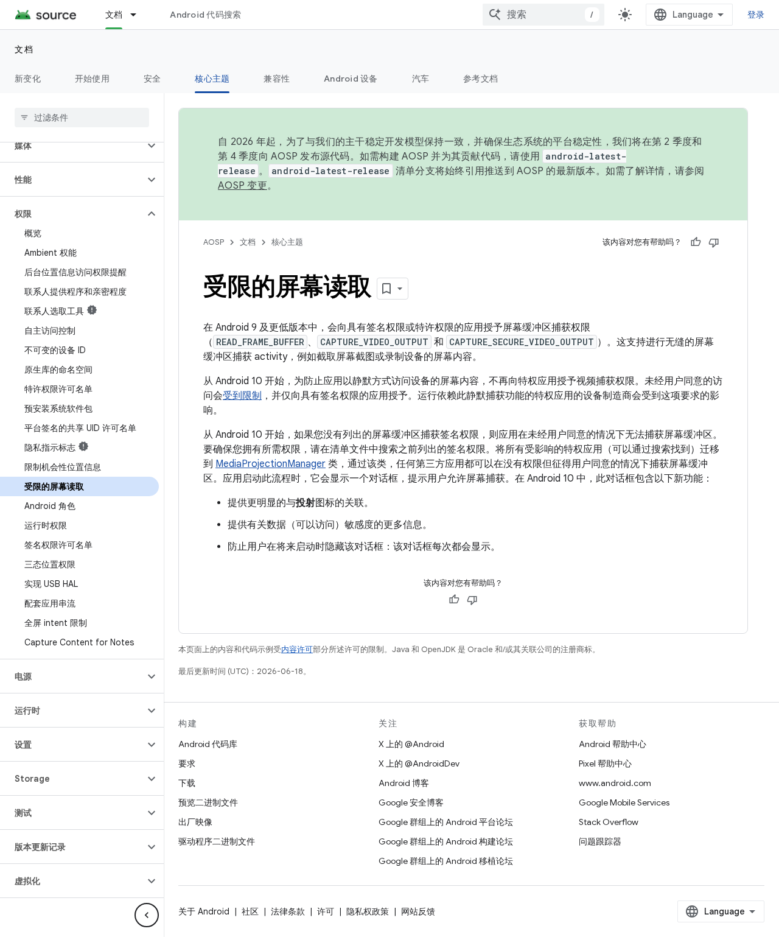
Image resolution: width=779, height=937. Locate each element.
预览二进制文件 (208, 802)
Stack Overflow (608, 821)
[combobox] (543, 15)
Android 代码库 (207, 744)
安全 (152, 78)
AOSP (213, 242)
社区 (250, 911)
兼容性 (277, 78)
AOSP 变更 (242, 186)
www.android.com (615, 782)
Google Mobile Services (624, 802)
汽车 (421, 78)
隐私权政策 (367, 911)
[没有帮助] (714, 242)
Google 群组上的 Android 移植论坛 (446, 860)
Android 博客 (404, 782)
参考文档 (480, 78)
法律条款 (288, 911)
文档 (114, 14)
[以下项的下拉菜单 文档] (138, 14)
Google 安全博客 (411, 802)
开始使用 (92, 78)
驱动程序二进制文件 (216, 841)
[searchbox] (82, 117)
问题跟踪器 (600, 841)
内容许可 (297, 649)
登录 (756, 14)
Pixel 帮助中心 (605, 763)
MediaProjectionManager (270, 464)
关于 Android (203, 911)
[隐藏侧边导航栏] (146, 915)
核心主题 (212, 78)
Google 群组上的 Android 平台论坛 (446, 821)
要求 (186, 763)
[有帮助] (695, 242)
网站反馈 (418, 911)
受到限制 (242, 396)
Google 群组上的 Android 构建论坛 (446, 841)
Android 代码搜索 (205, 14)
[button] (72, 145)
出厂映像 (195, 821)
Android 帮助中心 (612, 744)
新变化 (28, 78)
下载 (186, 782)
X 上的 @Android (411, 744)
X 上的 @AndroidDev (419, 763)
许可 (325, 911)
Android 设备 (351, 78)
